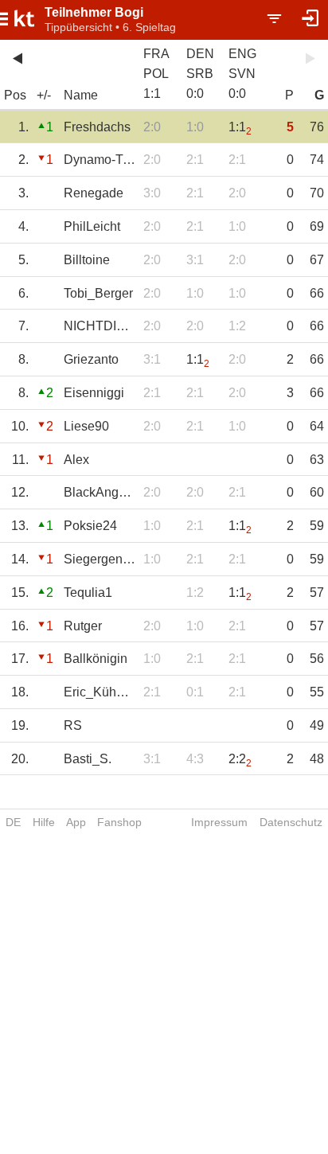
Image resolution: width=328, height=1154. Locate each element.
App (76, 822)
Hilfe (44, 822)
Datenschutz (291, 822)
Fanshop (119, 822)
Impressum (219, 822)
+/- (44, 95)
